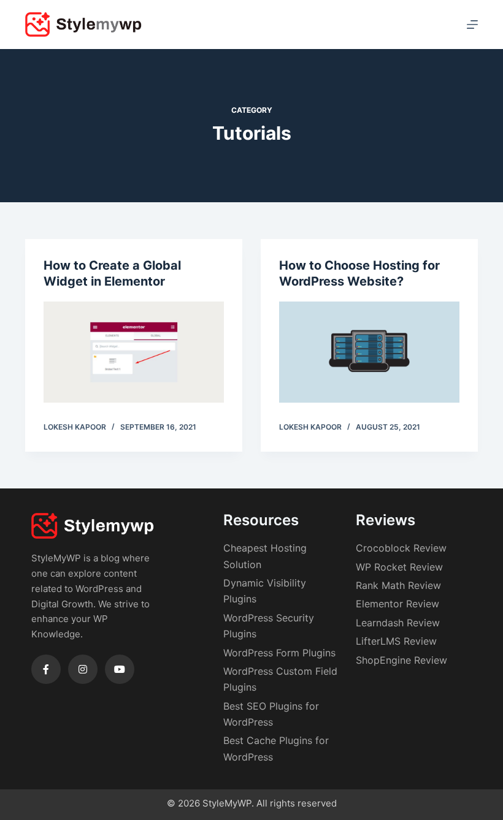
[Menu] (472, 24)
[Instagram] (83, 669)
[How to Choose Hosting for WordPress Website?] (369, 352)
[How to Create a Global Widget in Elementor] (134, 352)
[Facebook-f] (46, 669)
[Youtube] (119, 669)
